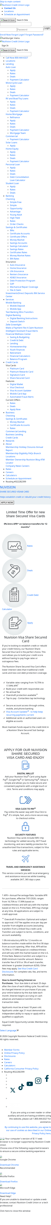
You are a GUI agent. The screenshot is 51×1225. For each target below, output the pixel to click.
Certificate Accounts (20, 233)
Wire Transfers (26, 312)
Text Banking (12, 312)
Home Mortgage (14, 114)
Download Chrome (9, 1164)
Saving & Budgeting (19, 337)
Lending (10, 64)
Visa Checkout (17, 387)
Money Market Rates (20, 255)
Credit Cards (12, 362)
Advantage (15, 211)
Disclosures (10, 1056)
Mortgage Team (18, 133)
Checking (10, 199)
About (9, 443)
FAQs (30, 453)
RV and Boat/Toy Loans (17, 98)
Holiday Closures (27, 447)
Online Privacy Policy (14, 1053)
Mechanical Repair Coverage (24, 286)
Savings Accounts (18, 243)
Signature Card (17, 374)
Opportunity (16, 208)
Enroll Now (5, 34)
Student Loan (12, 183)
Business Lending (14, 434)
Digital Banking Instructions (24, 318)
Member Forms (11, 1049)
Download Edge (8, 1193)
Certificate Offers (18, 236)
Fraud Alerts (32, 330)
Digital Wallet (16, 384)
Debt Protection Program (22, 280)
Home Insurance (18, 268)
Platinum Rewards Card (21, 371)
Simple (13, 205)
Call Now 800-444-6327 (17, 57)
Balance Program (18, 359)
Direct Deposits (25, 293)
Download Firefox (9, 1181)
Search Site (22, 20)
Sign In (5, 45)
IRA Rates (14, 258)
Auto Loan (11, 67)
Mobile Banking (13, 302)
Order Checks (17, 224)
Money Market (17, 239)
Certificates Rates (18, 252)
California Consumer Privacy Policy (21, 1068)
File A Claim (15, 290)
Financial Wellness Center (18, 334)
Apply (12, 70)
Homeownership (18, 346)
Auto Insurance (17, 264)
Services (10, 299)
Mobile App (15, 308)
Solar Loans (11, 142)
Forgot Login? (18, 34)
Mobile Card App (18, 393)
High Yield (15, 217)
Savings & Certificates (16, 227)
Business (10, 412)
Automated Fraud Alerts (22, 396)
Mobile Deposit (17, 305)
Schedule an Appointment (17, 14)
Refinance (15, 117)
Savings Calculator (19, 246)
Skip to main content (10, 1)
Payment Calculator (19, 79)
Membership (12, 447)
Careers (25, 465)
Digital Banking (13, 315)
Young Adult (16, 214)
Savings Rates (17, 249)
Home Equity (12, 148)
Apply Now (15, 409)
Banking (10, 195)
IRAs (12, 230)
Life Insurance (17, 271)
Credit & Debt (16, 340)
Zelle (8, 324)
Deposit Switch (17, 321)
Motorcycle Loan (14, 82)
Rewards (10, 440)
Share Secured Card (20, 378)
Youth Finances (17, 349)
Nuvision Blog (33, 459)
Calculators (11, 475)
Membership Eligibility (17, 453)
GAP (12, 283)
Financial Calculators (20, 356)
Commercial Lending (16, 431)
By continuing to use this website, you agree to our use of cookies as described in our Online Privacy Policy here (28, 1130)
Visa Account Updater (20, 390)
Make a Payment (14, 327)
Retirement (15, 352)
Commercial (12, 136)
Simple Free (15, 202)
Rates (12, 73)
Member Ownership (16, 459)
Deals (12, 76)
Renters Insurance (19, 274)
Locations (9, 11)
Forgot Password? (34, 34)
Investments (12, 293)
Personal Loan (13, 164)
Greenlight (16, 324)
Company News (13, 465)
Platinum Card (17, 368)
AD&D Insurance (18, 277)
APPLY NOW (7, 502)
